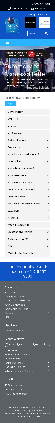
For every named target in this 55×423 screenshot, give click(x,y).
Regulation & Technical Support (24, 203)
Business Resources (18, 140)
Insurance (13, 217)
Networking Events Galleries (19, 371)
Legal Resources (16, 196)
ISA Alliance (14, 210)
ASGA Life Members (15, 304)
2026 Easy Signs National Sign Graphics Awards (26, 345)
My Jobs (12, 126)
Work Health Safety (18, 175)
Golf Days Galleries (15, 366)
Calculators (14, 147)
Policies (36, 416)
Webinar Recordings (18, 224)
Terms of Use (23, 416)
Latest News (11, 350)
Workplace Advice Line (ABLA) (23, 154)
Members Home (16, 111)
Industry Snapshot (14, 296)
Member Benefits (14, 330)
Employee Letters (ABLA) (31, 82)
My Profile (13, 118)
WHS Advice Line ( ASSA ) (21, 168)
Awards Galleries (14, 362)
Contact (9, 312)
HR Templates (15, 161)
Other (11, 246)
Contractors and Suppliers (21, 189)
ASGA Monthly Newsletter (21, 253)
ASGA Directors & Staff (16, 308)
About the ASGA (13, 292)
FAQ (7, 317)
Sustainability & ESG (18, 239)
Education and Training (20, 231)
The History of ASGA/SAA (17, 300)
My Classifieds (15, 133)
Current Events (12, 358)
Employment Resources (20, 182)
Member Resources (32, 79)
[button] (47, 140)
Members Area (12, 79)
